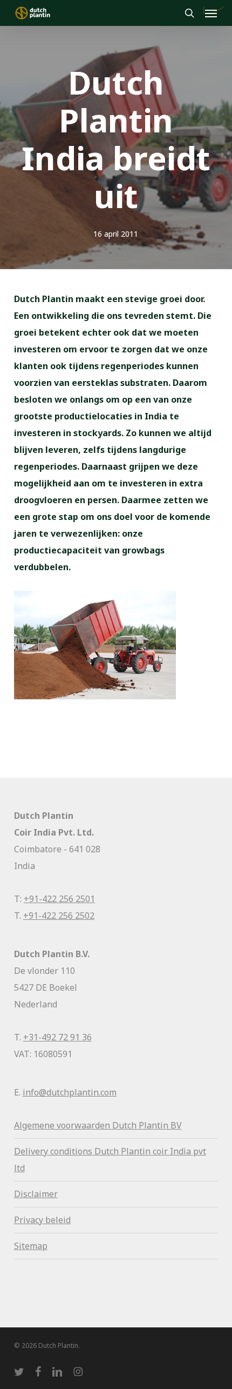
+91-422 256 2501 (59, 899)
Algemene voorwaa (52, 1125)
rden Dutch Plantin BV (136, 1125)
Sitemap (30, 1246)
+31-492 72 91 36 (57, 1037)
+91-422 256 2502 (58, 915)
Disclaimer (36, 1194)
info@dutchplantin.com (70, 1092)
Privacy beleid (42, 1220)
